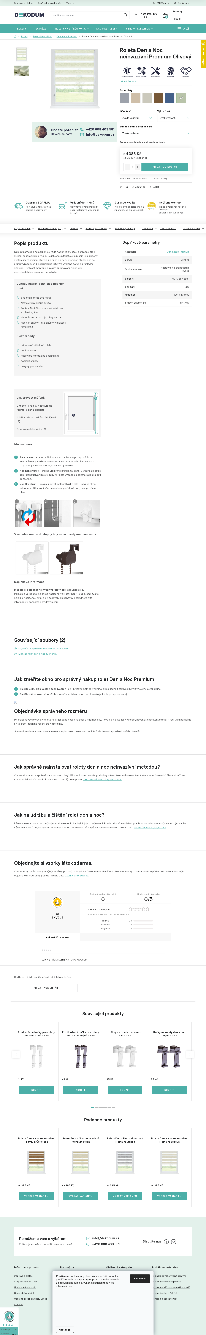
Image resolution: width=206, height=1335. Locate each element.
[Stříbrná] (124, 98)
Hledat (125, 15)
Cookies (18, 1304)
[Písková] (147, 98)
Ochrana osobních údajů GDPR (30, 1298)
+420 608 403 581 (148, 15)
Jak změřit (147, 228)
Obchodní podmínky (25, 1293)
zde (70, 1286)
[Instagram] (173, 1241)
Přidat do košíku (165, 167)
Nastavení (65, 1329)
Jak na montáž (168, 228)
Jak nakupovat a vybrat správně (169, 1276)
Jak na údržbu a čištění (164, 1293)
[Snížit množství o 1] (127, 167)
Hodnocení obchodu (25, 1287)
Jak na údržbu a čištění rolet (150, 827)
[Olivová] (181, 98)
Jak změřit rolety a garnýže (166, 1281)
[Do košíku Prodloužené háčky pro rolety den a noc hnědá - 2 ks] (80, 1090)
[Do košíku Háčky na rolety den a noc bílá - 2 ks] (125, 1090)
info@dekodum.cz (100, 134)
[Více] (183, 28)
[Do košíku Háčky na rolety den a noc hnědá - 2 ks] (169, 1090)
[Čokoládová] (158, 98)
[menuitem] (23, 28)
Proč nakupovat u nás (49, 3)
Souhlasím (140, 1278)
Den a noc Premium (178, 251)
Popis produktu (22, 228)
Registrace (183, 3)
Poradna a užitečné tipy (164, 1298)
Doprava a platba (23, 3)
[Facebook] (166, 1241)
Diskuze (74, 228)
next (190, 1054)
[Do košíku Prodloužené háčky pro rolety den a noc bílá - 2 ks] (36, 1090)
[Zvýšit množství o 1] (137, 167)
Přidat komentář (46, 988)
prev (16, 1054)
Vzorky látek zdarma (77, 875)
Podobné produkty (125, 228)
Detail (36, 1196)
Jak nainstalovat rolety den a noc (102, 779)
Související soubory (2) (50, 228)
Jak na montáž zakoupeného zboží (171, 1287)
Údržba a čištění (191, 228)
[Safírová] (169, 98)
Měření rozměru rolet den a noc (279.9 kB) (43, 648)
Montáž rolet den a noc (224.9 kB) (38, 653)
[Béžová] (136, 98)
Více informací (128, 81)
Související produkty (96, 228)
